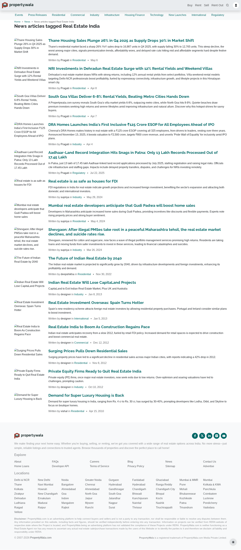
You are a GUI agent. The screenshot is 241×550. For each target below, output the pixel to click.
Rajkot (65, 507)
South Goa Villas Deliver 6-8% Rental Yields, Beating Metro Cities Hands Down (118, 96)
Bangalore (67, 484)
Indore (65, 498)
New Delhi (44, 480)
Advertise (208, 466)
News (27, 21)
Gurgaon (114, 480)
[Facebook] (195, 436)
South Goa (115, 493)
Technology (156, 15)
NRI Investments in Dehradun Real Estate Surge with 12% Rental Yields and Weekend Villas (130, 68)
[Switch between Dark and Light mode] (233, 542)
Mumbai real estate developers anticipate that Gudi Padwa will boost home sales (121, 205)
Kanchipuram (140, 498)
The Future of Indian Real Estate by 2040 (85, 258)
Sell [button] (206, 5)
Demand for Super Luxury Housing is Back (86, 395)
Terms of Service (99, 466)
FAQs (55, 461)
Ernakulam (44, 498)
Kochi (159, 498)
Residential (58, 15)
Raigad (18, 507)
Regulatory (217, 15)
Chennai (90, 484)
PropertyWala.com (40, 537)
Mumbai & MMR (189, 480)
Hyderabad (115, 484)
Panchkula (209, 489)
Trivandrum (186, 507)
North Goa (91, 493)
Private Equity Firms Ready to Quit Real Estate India (94, 371)
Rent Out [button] (217, 5)
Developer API (60, 466)
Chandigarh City (165, 489)
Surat (112, 507)
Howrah (42, 489)
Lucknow (208, 498)
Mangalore (67, 503)
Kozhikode (186, 498)
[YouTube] (224, 436)
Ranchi (89, 507)
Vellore (18, 512)
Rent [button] (198, 5)
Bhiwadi (137, 493)
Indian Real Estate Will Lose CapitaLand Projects (92, 282)
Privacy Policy (136, 466)
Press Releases (37, 15)
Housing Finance (135, 15)
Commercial (78, 15)
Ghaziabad (162, 480)
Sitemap (170, 466)
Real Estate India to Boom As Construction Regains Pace (99, 327)
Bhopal (160, 493)
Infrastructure (112, 15)
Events (19, 15)
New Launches (177, 15)
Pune (183, 484)
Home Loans (21, 466)
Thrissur (137, 507)
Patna (183, 503)
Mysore (89, 503)
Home (17, 21)
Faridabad (138, 480)
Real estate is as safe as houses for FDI (83, 181)
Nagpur (113, 503)
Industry (94, 15)
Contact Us (209, 461)
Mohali (183, 489)
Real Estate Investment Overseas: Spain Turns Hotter (96, 302)
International (199, 15)
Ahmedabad (68, 489)
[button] (227, 5)
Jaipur (88, 498)
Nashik (160, 503)
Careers (94, 461)
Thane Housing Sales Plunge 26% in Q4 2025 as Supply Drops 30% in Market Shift (121, 40)
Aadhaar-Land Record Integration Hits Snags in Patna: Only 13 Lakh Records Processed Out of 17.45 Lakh (133, 154)
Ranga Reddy (164, 484)
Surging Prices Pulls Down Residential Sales (87, 351)
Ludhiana (19, 503)
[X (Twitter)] (202, 436)
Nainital (136, 503)
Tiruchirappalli (164, 507)
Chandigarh (139, 489)
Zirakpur (19, 493)
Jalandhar (114, 498)
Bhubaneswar (188, 493)
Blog (130, 461)
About (17, 461)
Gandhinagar (116, 489)
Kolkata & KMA (212, 484)
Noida (65, 480)
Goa (63, 493)
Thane (18, 484)
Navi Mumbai (45, 484)
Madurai (42, 503)
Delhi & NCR (22, 480)
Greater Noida (93, 480)
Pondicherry (210, 503)
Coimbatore (210, 493)
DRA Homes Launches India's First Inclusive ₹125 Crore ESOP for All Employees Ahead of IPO (131, 124)
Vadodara (208, 507)
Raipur (42, 507)
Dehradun (20, 498)
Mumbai (207, 480)
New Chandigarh (48, 493)
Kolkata (18, 489)
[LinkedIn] (209, 436)
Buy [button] (189, 5)
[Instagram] (217, 436)
